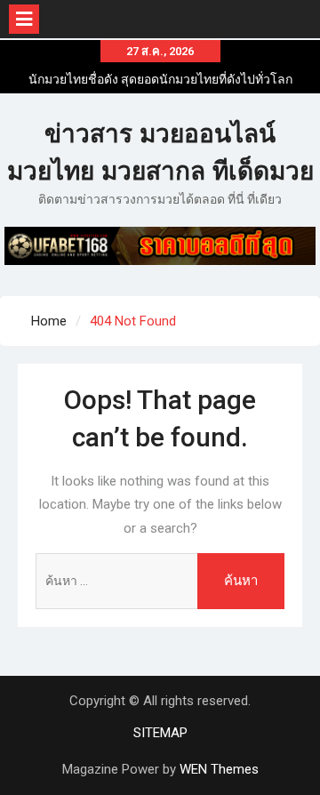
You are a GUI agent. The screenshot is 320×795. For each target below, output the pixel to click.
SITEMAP (160, 733)
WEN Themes (219, 769)
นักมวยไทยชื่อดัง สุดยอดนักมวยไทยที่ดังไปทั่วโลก (160, 79)
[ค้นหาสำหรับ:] (160, 581)
